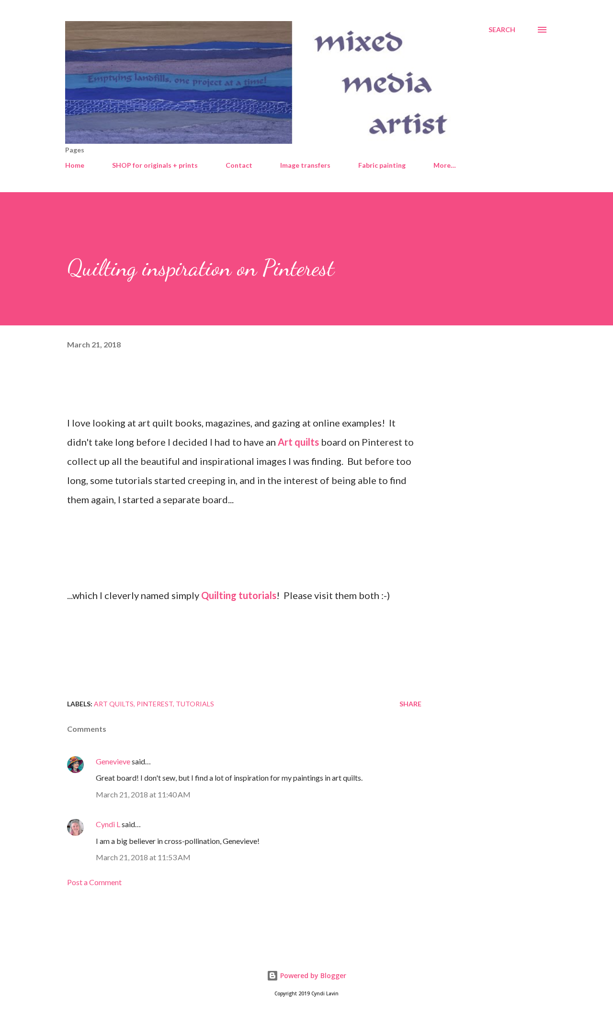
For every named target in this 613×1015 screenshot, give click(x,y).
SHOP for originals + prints (155, 165)
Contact (239, 165)
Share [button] (410, 704)
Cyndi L (108, 824)
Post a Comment (94, 882)
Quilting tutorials (238, 595)
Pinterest (154, 704)
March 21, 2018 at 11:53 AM (143, 857)
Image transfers (305, 165)
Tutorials (195, 704)
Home (74, 165)
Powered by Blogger (312, 975)
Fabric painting (382, 165)
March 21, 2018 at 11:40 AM (143, 794)
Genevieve (113, 761)
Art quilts (298, 442)
